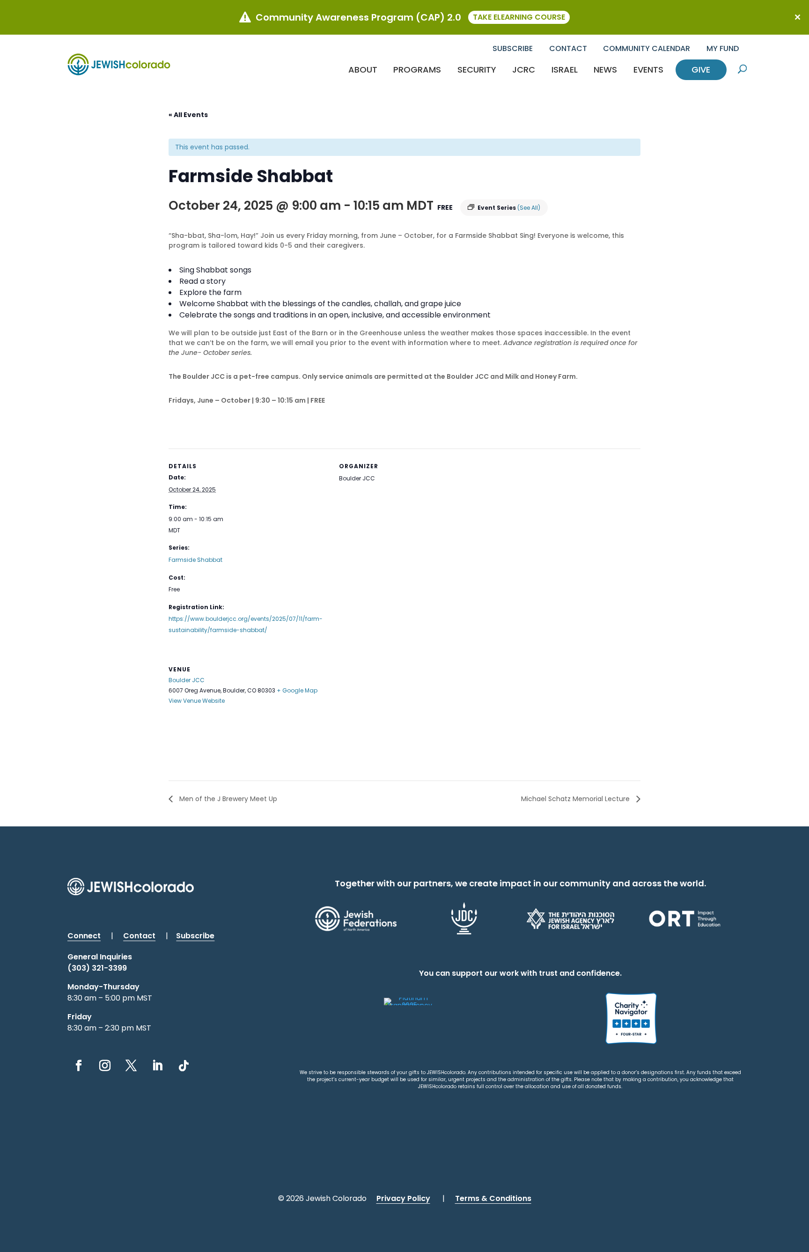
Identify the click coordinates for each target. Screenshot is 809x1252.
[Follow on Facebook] (78, 1065)
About (362, 69)
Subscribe (513, 48)
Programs (417, 69)
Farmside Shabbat (195, 560)
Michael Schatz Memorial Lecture (576, 798)
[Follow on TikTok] (183, 1065)
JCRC (523, 69)
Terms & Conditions (493, 1198)
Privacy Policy (403, 1198)
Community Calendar (646, 48)
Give (700, 69)
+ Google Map (297, 690)
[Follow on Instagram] (105, 1065)
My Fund (722, 48)
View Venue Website (197, 701)
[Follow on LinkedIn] (157, 1065)
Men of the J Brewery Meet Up (227, 798)
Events (648, 69)
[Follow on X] (131, 1065)
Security (476, 69)
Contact (568, 48)
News (605, 69)
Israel (565, 69)
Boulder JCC (187, 680)
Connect (84, 935)
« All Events (188, 114)
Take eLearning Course (519, 17)
